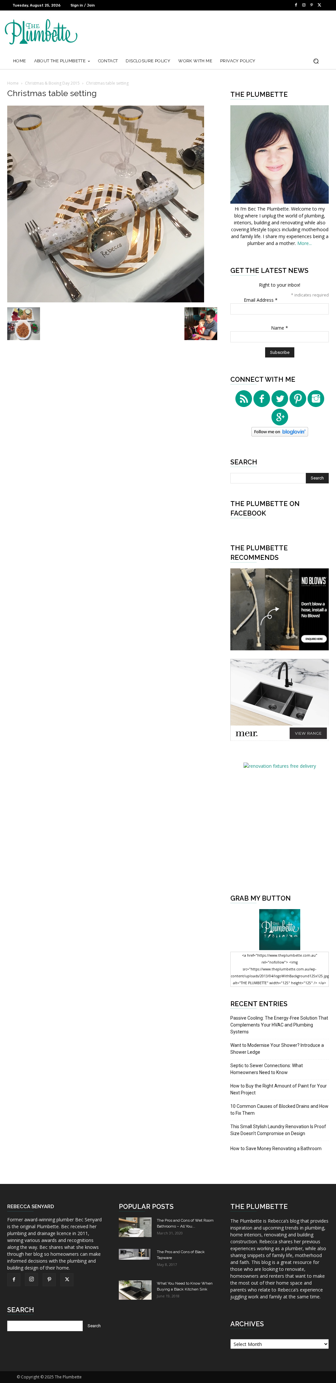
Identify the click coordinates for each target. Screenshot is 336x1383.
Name (279, 328)
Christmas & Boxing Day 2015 (52, 83)
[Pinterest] (312, 5)
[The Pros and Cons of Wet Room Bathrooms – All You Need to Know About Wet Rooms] (135, 1227)
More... (304, 243)
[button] (316, 61)
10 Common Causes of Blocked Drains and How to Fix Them (279, 1110)
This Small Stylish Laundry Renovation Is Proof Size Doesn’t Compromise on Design (278, 1130)
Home (13, 83)
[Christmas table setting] (105, 300)
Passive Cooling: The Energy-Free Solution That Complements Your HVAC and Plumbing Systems (279, 1024)
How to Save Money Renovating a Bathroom (276, 1148)
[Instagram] (304, 5)
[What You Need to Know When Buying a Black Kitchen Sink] (135, 1290)
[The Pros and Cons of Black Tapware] (135, 1254)
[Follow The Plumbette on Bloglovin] (279, 435)
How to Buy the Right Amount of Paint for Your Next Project (278, 1089)
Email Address (261, 300)
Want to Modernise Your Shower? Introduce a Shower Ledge (277, 1049)
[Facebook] (296, 5)
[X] (320, 5)
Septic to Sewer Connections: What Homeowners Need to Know (266, 1069)
